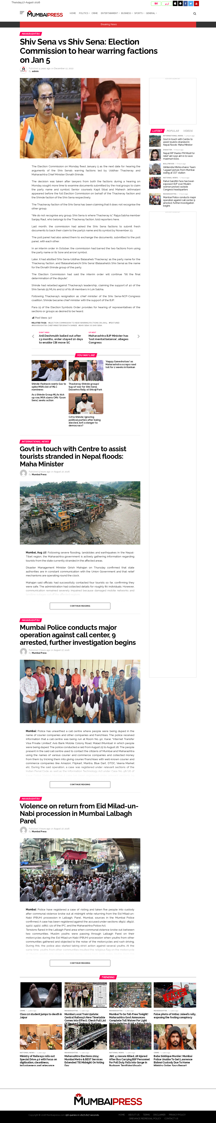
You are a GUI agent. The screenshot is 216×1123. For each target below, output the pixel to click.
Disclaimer (159, 1114)
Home (73, 13)
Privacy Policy (177, 1114)
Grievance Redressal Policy (145, 1118)
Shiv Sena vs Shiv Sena (91, 326)
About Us (133, 1114)
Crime (95, 13)
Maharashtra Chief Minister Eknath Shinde (55, 326)
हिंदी (156, 3)
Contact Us (171, 1118)
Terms (146, 1114)
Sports (138, 13)
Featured (114, 323)
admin (35, 71)
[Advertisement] (173, 102)
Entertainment (109, 13)
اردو (167, 3)
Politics (83, 13)
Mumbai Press (39, 474)
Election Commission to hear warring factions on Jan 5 (78, 323)
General (150, 13)
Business (126, 13)
